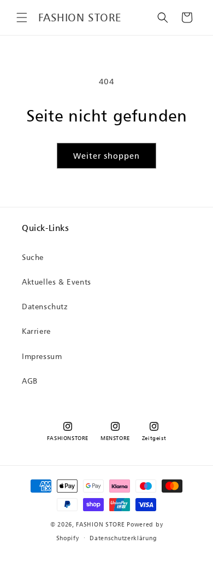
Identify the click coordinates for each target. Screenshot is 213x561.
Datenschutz (45, 306)
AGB (30, 380)
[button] (22, 17)
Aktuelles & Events (56, 281)
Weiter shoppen (106, 156)
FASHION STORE (100, 524)
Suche (33, 257)
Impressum (42, 356)
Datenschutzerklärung (123, 538)
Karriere (36, 331)
